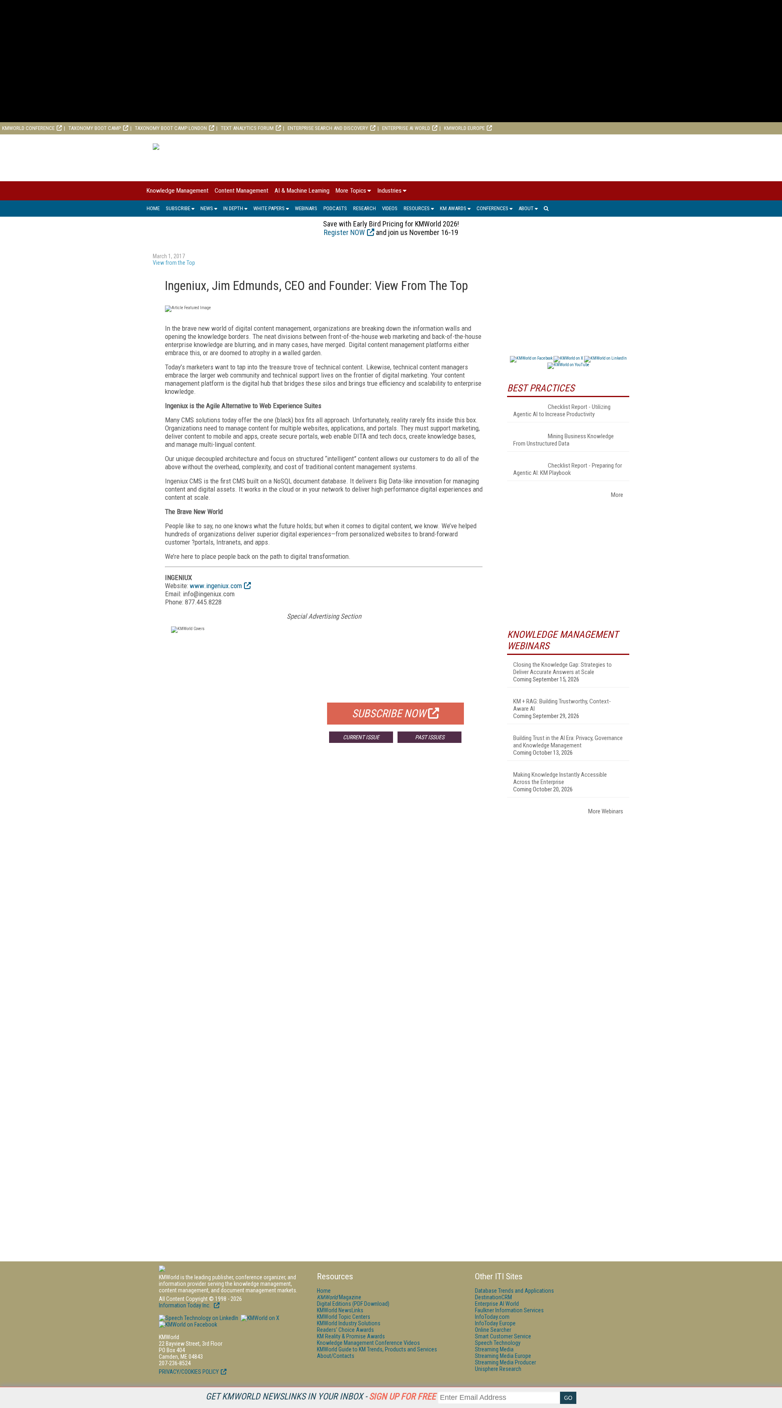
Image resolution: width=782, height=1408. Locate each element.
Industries (389, 190)
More (617, 495)
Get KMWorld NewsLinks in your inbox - (321, 1396)
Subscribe (178, 208)
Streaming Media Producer (505, 1362)
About (526, 208)
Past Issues (429, 737)
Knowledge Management (178, 190)
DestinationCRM (493, 1297)
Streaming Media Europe (503, 1356)
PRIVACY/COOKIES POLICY (189, 1371)
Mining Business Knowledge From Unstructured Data (563, 440)
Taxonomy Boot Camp (94, 128)
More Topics (351, 190)
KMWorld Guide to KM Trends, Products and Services (377, 1349)
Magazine (339, 1297)
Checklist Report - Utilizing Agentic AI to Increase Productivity (562, 410)
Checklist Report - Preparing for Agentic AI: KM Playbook (567, 469)
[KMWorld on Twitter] (259, 1318)
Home (153, 208)
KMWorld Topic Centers (343, 1317)
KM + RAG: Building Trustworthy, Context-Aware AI (562, 705)
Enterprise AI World (406, 128)
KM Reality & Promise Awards (351, 1336)
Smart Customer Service (503, 1336)
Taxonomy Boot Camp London (171, 128)
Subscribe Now (389, 713)
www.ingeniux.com (216, 586)
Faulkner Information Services (509, 1310)
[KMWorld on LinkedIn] (198, 1318)
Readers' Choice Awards (345, 1330)
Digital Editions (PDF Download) (353, 1303)
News (206, 208)
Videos (390, 208)
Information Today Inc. (185, 1305)
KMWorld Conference (28, 128)
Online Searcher (493, 1330)
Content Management (241, 190)
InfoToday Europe (495, 1323)
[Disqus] (324, 869)
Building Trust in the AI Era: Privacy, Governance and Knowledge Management (568, 741)
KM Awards (453, 208)
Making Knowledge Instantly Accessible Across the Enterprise (560, 778)
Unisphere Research (498, 1369)
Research (364, 208)
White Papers (269, 208)
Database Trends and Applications (514, 1290)
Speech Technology (498, 1343)
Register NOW (344, 232)
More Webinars (605, 811)
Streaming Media (494, 1349)
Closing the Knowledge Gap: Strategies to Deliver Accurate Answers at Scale (562, 668)
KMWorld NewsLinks (340, 1310)
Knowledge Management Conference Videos (368, 1343)
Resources (417, 208)
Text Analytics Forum (247, 128)
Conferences (492, 208)
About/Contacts (335, 1356)
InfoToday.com (492, 1317)
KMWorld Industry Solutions (348, 1323)
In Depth (233, 208)
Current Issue (361, 737)
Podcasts (335, 208)
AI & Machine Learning (302, 190)
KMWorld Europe (464, 128)
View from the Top (174, 262)
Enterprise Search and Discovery (328, 128)
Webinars (306, 208)
